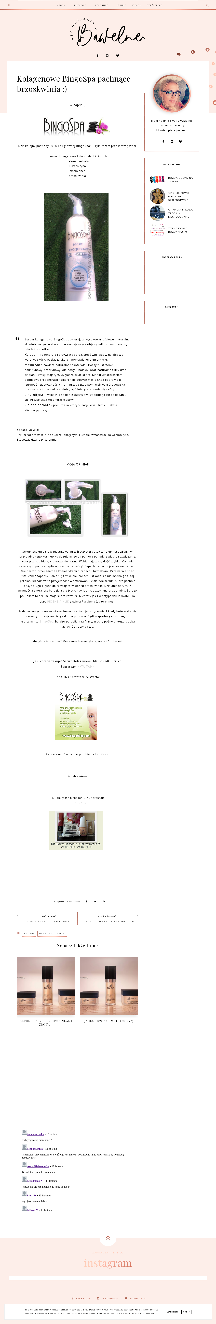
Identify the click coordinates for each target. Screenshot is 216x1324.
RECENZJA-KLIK (58, 601)
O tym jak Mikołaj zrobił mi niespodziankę (180, 213)
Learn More (172, 1312)
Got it (186, 1312)
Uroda (61, 5)
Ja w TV (136, 5)
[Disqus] (77, 1082)
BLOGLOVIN (138, 1298)
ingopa (46, 621)
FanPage (102, 754)
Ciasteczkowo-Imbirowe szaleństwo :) (179, 196)
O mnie (122, 5)
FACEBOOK (83, 1298)
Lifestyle (80, 5)
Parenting (102, 5)
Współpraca (154, 5)
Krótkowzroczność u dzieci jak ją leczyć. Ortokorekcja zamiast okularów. (89, 58)
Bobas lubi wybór (48, 22)
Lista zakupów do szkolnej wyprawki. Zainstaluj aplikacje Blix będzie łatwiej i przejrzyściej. (166, 58)
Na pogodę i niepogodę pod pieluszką (128, 55)
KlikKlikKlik (77, 803)
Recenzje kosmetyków (52, 933)
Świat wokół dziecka (48, 28)
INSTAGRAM (110, 1298)
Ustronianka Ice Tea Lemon (47, 921)
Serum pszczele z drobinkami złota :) (46, 1023)
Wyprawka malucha (48, 35)
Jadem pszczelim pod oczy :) (108, 1021)
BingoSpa (29, 933)
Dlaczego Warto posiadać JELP (108, 921)
